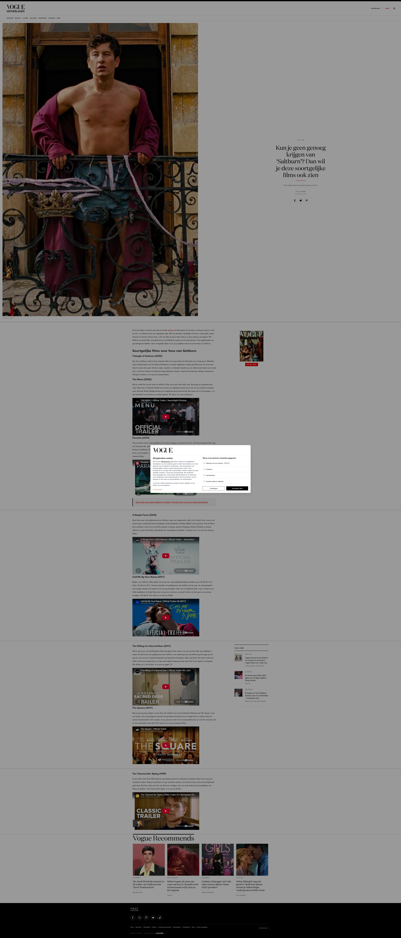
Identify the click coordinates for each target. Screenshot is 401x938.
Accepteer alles (237, 488)
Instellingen (214, 488)
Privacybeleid (157, 489)
